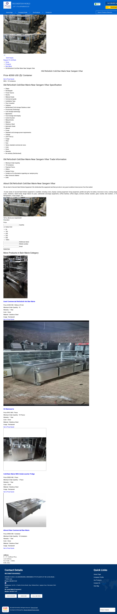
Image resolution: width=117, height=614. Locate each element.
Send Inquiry (9, 58)
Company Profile (22, 12)
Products (8, 64)
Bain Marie (8, 66)
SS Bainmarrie (8, 409)
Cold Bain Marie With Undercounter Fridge (19, 474)
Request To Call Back (9, 60)
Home (7, 62)
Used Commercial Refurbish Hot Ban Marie (19, 301)
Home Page (9, 12)
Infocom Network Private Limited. (31, 610)
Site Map (96, 586)
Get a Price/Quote (8, 79)
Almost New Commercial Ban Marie (16, 530)
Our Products (36, 12)
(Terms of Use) (34, 607)
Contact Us (49, 12)
